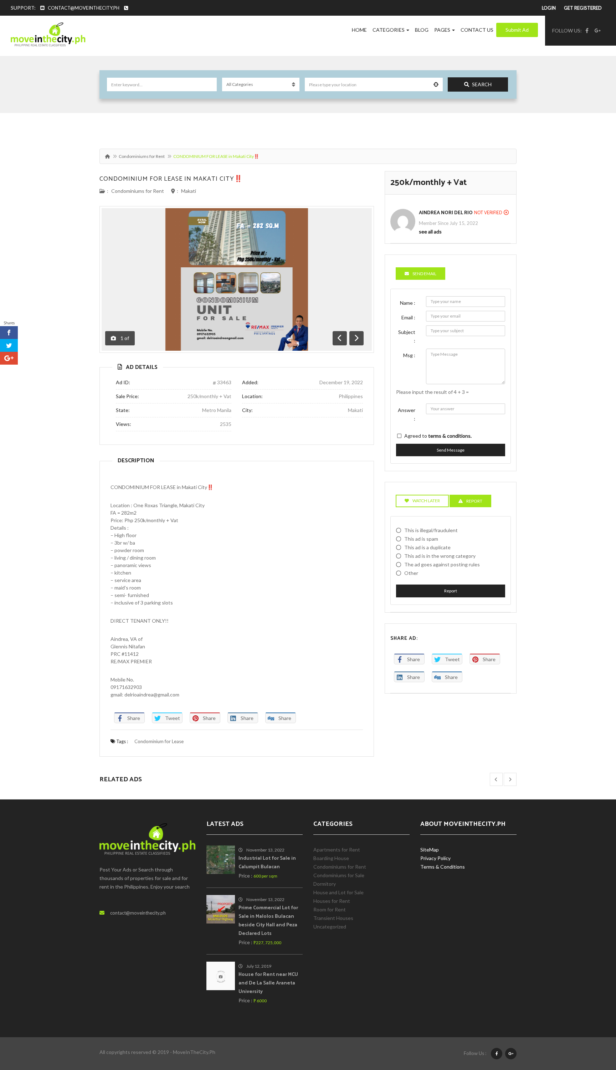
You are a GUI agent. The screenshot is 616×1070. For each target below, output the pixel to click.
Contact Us (477, 30)
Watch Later (426, 500)
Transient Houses (333, 918)
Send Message (450, 450)
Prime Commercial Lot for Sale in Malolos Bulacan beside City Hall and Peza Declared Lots (268, 921)
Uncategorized (329, 927)
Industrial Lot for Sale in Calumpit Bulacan (267, 862)
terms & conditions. (450, 436)
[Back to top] (593, 1025)
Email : (408, 317)
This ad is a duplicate (427, 547)
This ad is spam (421, 539)
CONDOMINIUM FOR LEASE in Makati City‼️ (170, 179)
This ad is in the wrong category (440, 556)
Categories (389, 30)
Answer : (406, 414)
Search (482, 84)
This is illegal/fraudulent (431, 530)
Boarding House (331, 858)
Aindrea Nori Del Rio (446, 213)
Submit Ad (517, 30)
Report (450, 590)
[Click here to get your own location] (436, 84)
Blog (421, 30)
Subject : (406, 336)
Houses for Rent (331, 901)
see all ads (430, 231)
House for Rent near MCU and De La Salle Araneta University (268, 983)
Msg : (409, 355)
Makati (188, 191)
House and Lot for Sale (338, 892)
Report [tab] (474, 501)
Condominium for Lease (159, 741)
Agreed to (438, 436)
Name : (407, 303)
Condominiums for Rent (142, 156)
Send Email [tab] (424, 273)
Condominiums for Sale (338, 875)
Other (411, 573)
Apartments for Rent (336, 850)
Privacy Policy (435, 858)
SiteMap (429, 850)
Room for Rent (329, 909)
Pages (442, 30)
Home (359, 30)
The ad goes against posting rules (442, 564)
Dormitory (324, 884)
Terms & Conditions (442, 867)
